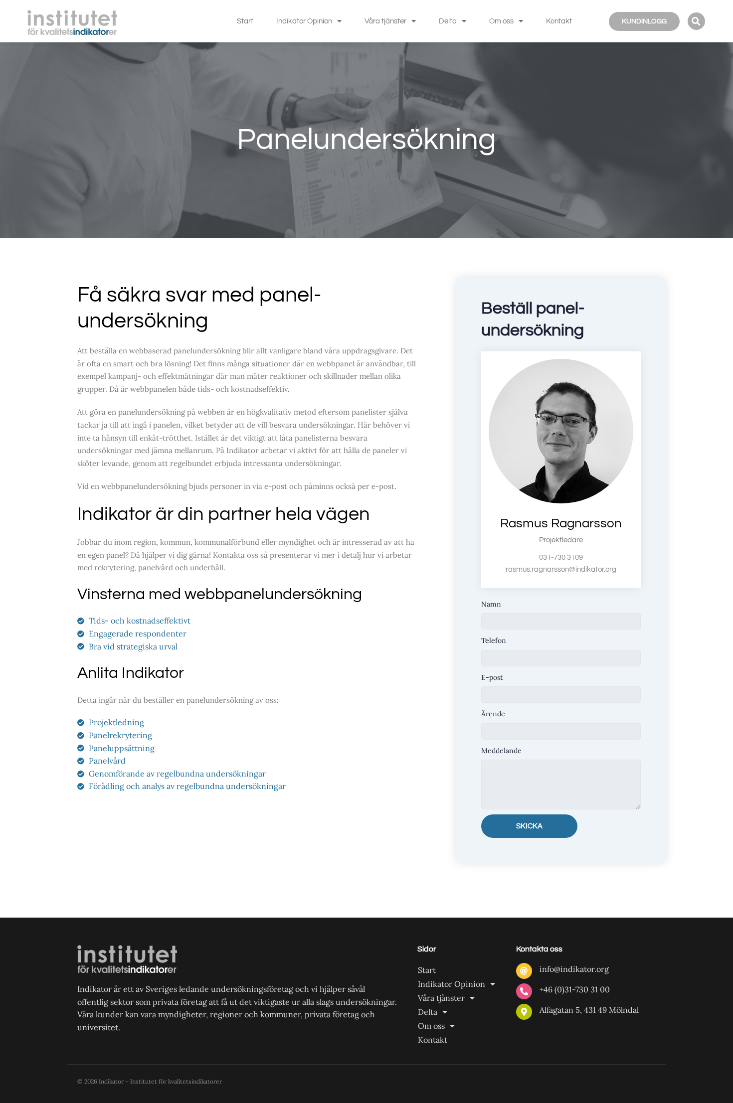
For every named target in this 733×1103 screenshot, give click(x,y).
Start (245, 21)
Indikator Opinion (304, 21)
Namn (491, 604)
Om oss (501, 21)
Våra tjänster (385, 21)
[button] (696, 21)
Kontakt (559, 21)
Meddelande (501, 750)
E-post (492, 677)
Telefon (493, 640)
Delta (448, 21)
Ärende (493, 713)
